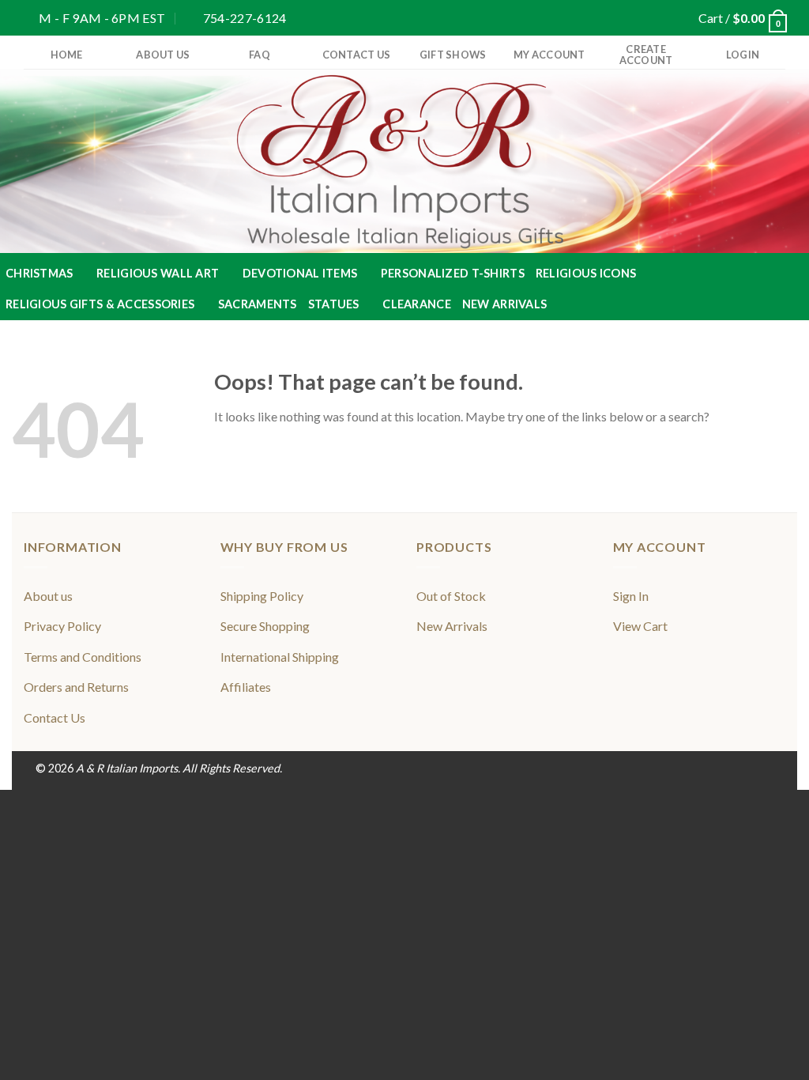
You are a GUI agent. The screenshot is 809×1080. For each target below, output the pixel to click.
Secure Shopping (265, 625)
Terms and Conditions (82, 656)
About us (163, 54)
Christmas (39, 273)
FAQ (259, 54)
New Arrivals (504, 304)
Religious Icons (586, 273)
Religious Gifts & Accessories (100, 304)
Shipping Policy (261, 595)
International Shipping (279, 656)
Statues (333, 304)
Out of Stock (451, 595)
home (67, 54)
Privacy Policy (62, 625)
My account (549, 54)
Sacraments (257, 304)
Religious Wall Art (157, 273)
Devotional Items (300, 273)
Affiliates (245, 686)
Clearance (416, 304)
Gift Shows (453, 54)
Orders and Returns (76, 686)
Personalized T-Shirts (453, 273)
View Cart (640, 625)
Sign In (631, 595)
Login (742, 54)
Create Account (646, 54)
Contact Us (356, 54)
